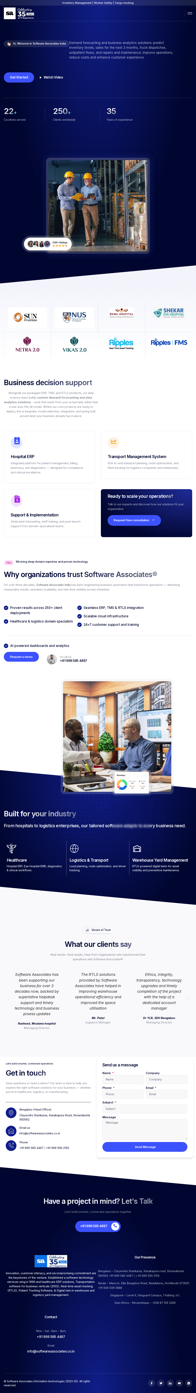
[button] (8, 998)
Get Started (19, 77)
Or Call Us (65, 657)
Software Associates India (53, 585)
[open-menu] (190, 13)
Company (153, 1073)
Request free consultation (131, 520)
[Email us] (11, 1131)
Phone (107, 1088)
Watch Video (53, 77)
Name (107, 1073)
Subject (108, 1102)
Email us (24, 1128)
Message (109, 1117)
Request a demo (21, 657)
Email (150, 1088)
